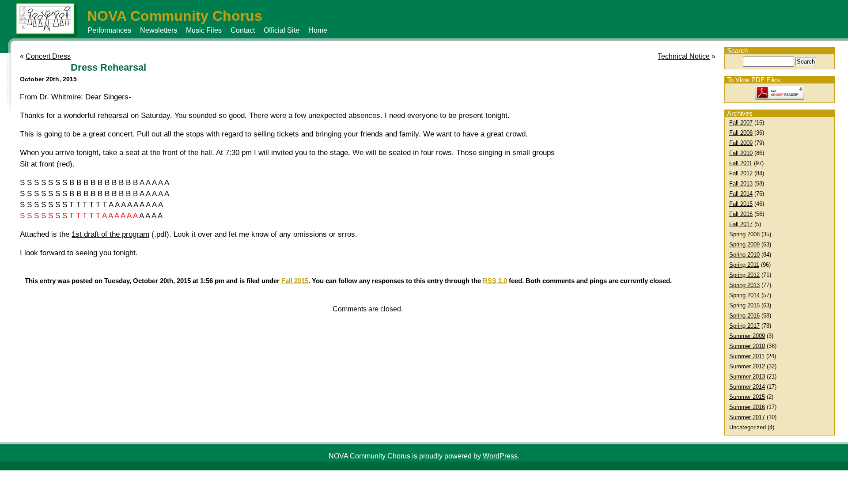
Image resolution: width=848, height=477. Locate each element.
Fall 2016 (741, 214)
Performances (109, 30)
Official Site (281, 30)
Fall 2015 (741, 204)
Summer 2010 (747, 346)
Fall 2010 (741, 153)
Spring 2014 (744, 295)
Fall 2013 (741, 183)
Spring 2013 (744, 285)
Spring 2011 (744, 264)
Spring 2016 (744, 315)
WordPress (500, 456)
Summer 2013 (747, 376)
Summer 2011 (747, 356)
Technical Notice (684, 56)
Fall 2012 (741, 173)
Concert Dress (48, 56)
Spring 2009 (744, 244)
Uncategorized (747, 427)
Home (317, 30)
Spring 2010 (744, 254)
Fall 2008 (741, 132)
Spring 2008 (744, 234)
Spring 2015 (744, 305)
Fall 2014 (741, 193)
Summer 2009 (747, 336)
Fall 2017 (741, 224)
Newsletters (158, 30)
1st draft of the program (110, 234)
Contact (243, 30)
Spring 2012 (744, 275)
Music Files (204, 30)
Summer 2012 (747, 366)
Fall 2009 (741, 143)
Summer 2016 (747, 407)
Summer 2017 (747, 417)
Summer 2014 (747, 386)
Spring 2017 (744, 325)
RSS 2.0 (495, 280)
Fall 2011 (740, 163)
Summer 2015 (747, 397)
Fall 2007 (741, 122)
